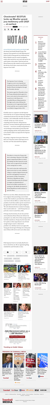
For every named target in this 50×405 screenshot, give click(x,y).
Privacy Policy (36, 394)
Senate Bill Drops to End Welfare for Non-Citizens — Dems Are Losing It (31, 372)
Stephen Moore (38, 288)
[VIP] (47, 1)
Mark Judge (37, 156)
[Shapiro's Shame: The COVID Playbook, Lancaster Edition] (41, 187)
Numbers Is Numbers (38, 216)
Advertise (23, 394)
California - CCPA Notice (25, 395)
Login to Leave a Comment (17, 336)
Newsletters (19, 394)
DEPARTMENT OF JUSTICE (21, 255)
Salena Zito (37, 267)
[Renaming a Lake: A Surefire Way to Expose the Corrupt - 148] (43, 360)
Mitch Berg (37, 220)
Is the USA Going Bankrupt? (40, 284)
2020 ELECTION (10, 255)
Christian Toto (38, 130)
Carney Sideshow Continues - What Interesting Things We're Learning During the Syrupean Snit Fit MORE (42, 56)
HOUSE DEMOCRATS (8, 261)
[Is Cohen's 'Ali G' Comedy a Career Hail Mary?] (41, 118)
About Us (7, 394)
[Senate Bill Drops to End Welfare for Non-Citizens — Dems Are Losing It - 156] (31, 360)
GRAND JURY (16, 258)
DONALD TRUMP (8, 258)
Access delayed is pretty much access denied (15, 49)
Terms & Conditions (29, 394)
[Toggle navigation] (2, 1)
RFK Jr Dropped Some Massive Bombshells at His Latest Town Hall (7, 372)
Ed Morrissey (8, 26)
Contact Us (42, 394)
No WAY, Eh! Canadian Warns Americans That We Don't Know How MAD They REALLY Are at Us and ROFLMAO (19, 374)
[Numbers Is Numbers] (41, 209)
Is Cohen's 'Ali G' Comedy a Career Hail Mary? (40, 125)
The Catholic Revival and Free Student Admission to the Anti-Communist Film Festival (40, 149)
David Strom (37, 200)
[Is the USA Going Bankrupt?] (41, 277)
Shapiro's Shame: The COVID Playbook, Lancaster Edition (40, 195)
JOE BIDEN (17, 261)
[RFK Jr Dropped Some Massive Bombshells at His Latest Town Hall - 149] (7, 360)
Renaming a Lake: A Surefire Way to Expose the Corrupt (42, 371)
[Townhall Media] (7, 400)
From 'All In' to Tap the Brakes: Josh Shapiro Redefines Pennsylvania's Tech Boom (40, 260)
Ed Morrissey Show (12, 394)
